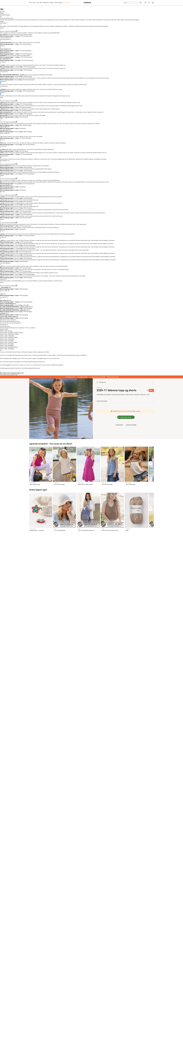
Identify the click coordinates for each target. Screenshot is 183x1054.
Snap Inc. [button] (2, 220)
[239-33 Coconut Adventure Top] (112, 510)
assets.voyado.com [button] (5, 134)
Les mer (138, 411)
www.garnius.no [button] (4, 72)
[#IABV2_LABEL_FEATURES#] (7, 340)
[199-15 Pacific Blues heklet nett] (88, 510)
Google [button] (2, 28)
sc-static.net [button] (3, 62)
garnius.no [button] (2, 46)
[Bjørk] (136, 510)
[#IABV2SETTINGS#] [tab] (5, 15)
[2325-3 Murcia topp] (40, 464)
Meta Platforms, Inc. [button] (5, 161)
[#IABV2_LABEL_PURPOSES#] (7, 336)
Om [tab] (1, 16)
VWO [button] (1, 119)
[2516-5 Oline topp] (136, 464)
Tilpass (5, 374)
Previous (32, 408)
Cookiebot (32, 327)
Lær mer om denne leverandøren (8, 31)
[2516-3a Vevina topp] (64, 464)
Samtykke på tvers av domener (8, 319)
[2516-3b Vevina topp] (112, 464)
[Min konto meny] (145, 2)
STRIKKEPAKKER (102, 382)
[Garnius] (87, 2)
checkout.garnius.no (5, 326)
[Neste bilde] (150, 463)
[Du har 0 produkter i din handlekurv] (152, 2)
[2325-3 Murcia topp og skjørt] (88, 464)
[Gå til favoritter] (149, 2)
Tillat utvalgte (10, 374)
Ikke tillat (15, 374)
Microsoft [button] (2, 192)
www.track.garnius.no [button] (5, 263)
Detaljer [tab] (2, 13)
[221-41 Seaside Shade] (64, 510)
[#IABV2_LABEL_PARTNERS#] (7, 345)
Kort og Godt (33, 528)
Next (89, 408)
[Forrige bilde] (33, 463)
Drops (55, 528)
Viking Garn (99, 387)
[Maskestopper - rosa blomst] (40, 510)
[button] (69, 39)
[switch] (0, 24)
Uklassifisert (3, 279)
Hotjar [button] (1, 98)
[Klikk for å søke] (140, 2)
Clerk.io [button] (2, 283)
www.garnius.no (4, 324)
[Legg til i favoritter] (152, 382)
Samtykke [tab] (2, 11)
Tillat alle (2, 374)
